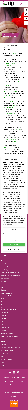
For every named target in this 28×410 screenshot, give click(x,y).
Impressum (12, 240)
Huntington (14, 198)
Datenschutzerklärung (9, 238)
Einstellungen (13, 229)
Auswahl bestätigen (14, 249)
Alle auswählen (14, 244)
